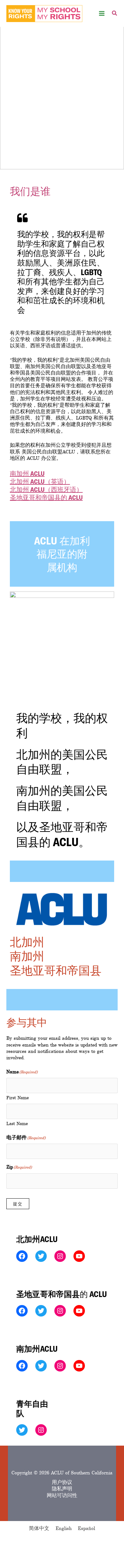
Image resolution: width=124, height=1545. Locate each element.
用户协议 (62, 1482)
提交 (18, 1203)
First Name (17, 1098)
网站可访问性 (62, 1495)
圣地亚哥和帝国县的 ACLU (46, 497)
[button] (115, 14)
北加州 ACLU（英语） (40, 481)
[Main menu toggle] (102, 13)
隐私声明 (62, 1489)
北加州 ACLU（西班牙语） (46, 489)
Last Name (17, 1123)
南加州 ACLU (27, 473)
